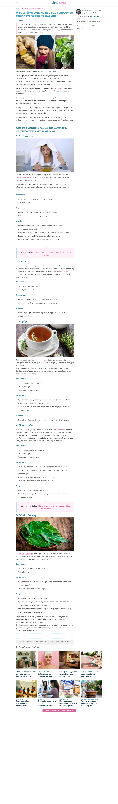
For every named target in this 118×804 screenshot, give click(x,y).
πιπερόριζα (61, 430)
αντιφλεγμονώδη (22, 177)
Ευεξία (18, 8)
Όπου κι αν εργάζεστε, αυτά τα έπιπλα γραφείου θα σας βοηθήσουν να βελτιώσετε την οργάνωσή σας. (26, 674)
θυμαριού (44, 360)
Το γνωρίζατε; (63, 699)
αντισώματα (60, 88)
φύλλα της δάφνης (26, 554)
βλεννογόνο (63, 271)
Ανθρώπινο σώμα (86, 670)
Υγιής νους (19, 699)
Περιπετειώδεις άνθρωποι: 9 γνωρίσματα (23, 703)
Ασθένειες (41, 699)
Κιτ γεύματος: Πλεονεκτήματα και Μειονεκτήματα (68, 703)
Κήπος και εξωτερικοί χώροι (89, 699)
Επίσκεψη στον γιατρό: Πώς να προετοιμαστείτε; (48, 703)
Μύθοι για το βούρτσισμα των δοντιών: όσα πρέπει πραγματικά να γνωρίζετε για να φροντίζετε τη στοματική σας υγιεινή (48, 674)
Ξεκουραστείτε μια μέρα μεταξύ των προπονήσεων (89, 674)
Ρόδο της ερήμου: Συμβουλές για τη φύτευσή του (89, 703)
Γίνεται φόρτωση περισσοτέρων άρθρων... (59, 710)
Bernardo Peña (93, 13)
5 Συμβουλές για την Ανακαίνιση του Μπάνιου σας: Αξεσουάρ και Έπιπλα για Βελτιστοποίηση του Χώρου (69, 674)
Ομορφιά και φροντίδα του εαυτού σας (32, 8)
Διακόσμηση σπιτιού (22, 670)
